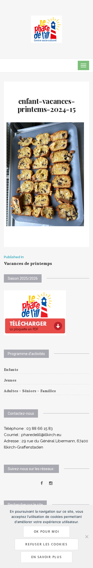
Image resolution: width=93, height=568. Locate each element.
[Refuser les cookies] (86, 536)
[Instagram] (51, 483)
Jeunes (10, 380)
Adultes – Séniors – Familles (30, 391)
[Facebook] (41, 483)
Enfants (11, 369)
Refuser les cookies (46, 544)
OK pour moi (46, 531)
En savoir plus (46, 557)
